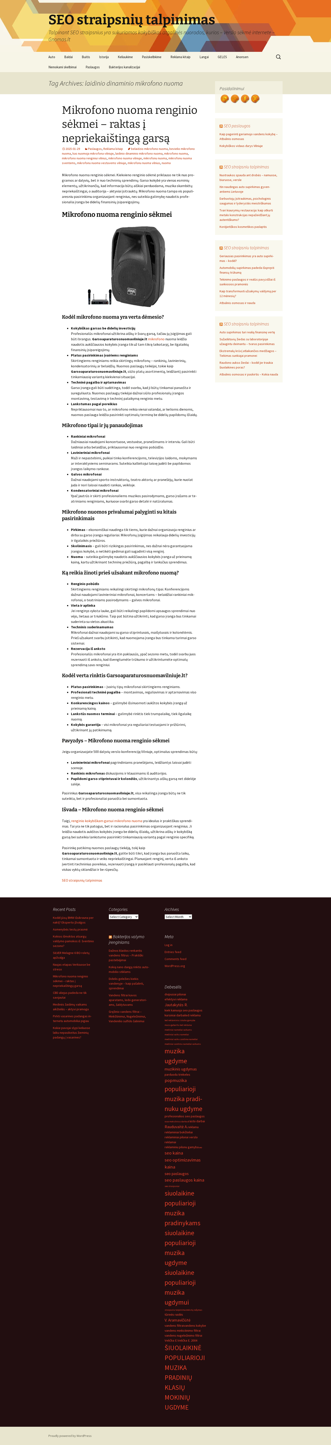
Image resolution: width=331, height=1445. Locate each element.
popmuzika (176, 1080)
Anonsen (242, 57)
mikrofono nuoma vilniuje (125, 158)
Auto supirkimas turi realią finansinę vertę (247, 332)
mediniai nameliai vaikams (178, 1029)
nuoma (166, 163)
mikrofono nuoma (176, 153)
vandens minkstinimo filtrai (183, 1330)
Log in (168, 945)
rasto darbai (196, 1121)
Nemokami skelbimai (62, 67)
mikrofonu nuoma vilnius (144, 163)
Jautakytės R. (176, 1004)
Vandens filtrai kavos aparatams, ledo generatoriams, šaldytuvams (128, 1000)
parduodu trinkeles (177, 1074)
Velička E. (171, 1340)
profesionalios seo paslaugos (185, 1116)
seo (200, 1147)
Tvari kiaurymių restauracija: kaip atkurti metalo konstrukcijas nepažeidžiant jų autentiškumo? (246, 215)
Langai (204, 57)
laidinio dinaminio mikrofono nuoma (139, 153)
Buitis (86, 57)
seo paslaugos (177, 1173)
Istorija (104, 57)
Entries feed (173, 952)
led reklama (193, 1015)
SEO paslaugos (237, 125)
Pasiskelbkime (151, 57)
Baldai (68, 57)
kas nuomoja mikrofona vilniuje (93, 153)
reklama (193, 1127)
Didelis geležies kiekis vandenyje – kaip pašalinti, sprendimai (126, 983)
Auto (51, 57)
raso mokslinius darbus (176, 1121)
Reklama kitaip (180, 57)
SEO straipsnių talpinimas (82, 880)
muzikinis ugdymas (181, 1069)
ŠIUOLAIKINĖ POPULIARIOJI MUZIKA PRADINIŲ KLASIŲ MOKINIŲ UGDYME (185, 1377)
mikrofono (156, 339)
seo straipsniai (172, 1186)
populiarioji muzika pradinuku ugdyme (183, 1099)
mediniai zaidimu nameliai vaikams (183, 1044)
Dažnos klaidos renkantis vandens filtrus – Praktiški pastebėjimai (126, 955)
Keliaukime (125, 57)
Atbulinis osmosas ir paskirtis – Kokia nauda (249, 374)
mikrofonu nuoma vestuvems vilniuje (101, 163)
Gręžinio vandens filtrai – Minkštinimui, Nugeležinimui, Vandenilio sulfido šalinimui (127, 1016)
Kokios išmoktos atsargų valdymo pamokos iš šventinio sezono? (73, 941)
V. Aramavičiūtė (177, 1320)
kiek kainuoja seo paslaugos (183, 1010)
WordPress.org (175, 966)
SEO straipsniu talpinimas (246, 166)
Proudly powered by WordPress (70, 1436)
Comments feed (175, 959)
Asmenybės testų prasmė (70, 929)
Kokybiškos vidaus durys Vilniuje (241, 146)
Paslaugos (93, 67)
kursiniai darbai (175, 1015)
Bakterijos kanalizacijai (124, 67)
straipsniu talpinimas (176, 1309)
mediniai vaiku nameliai (177, 1034)
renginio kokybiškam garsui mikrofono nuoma (106, 821)
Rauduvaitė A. (176, 1126)
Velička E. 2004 (187, 1340)
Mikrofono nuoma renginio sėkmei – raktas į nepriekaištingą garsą (129, 124)
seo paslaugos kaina (184, 1180)
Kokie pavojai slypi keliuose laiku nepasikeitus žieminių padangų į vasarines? (71, 1032)
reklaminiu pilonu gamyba (182, 1147)
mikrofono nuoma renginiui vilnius (84, 158)
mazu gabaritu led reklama (178, 1025)
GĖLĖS (222, 57)
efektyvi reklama (176, 999)
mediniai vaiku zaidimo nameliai (181, 1039)
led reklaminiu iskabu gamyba (180, 1020)
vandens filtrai (174, 1326)
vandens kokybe (195, 1326)
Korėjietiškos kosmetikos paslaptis (243, 227)
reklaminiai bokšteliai (179, 1132)
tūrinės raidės (174, 1314)
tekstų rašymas (194, 1309)
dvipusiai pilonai (175, 994)
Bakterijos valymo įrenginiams (126, 939)
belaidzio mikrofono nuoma (149, 149)
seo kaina (174, 1153)
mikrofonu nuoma (155, 158)
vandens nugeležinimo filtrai (183, 1335)
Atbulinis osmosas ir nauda (237, 303)
